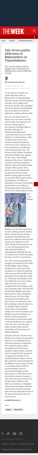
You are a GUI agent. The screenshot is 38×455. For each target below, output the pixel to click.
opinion (8, 409)
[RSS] (20, 433)
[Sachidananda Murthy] (6, 78)
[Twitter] (8, 433)
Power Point (18, 409)
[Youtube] (14, 433)
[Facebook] (3, 433)
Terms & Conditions (9, 444)
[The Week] (13, 30)
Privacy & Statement (26, 444)
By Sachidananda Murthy (15, 82)
